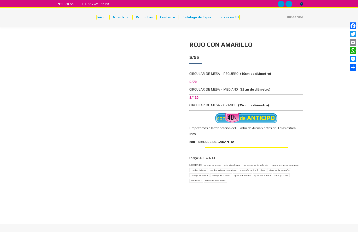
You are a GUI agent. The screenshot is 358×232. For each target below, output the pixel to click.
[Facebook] (353, 26)
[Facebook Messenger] (353, 59)
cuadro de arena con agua (285, 165)
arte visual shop (232, 165)
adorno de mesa (212, 165)
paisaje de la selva (221, 175)
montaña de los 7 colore (252, 170)
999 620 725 (66, 4)
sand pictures (281, 175)
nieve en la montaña (279, 170)
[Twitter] (353, 34)
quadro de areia (262, 175)
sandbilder (196, 180)
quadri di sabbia (243, 175)
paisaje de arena (199, 175)
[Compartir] (353, 67)
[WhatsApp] (353, 51)
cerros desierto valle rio (256, 165)
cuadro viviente (198, 170)
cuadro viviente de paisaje (223, 170)
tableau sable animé (215, 180)
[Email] (353, 42)
